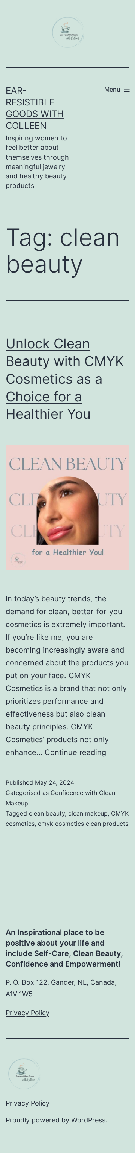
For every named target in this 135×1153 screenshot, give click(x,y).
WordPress (88, 1120)
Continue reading (75, 752)
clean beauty (47, 813)
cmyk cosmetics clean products (83, 823)
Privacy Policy (28, 1013)
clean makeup (88, 813)
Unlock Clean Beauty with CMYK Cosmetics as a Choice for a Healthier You (65, 378)
